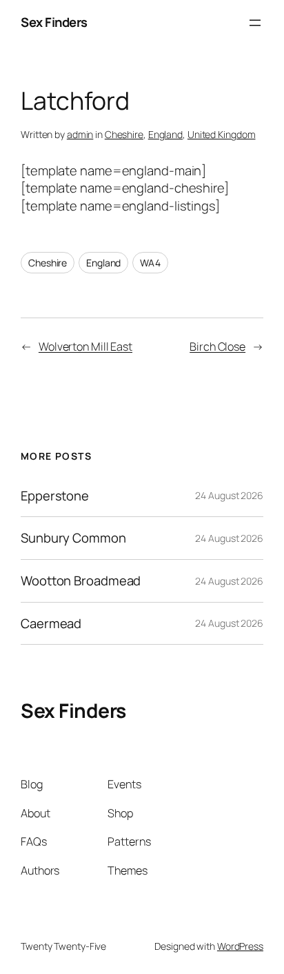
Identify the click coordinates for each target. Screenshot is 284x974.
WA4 (150, 262)
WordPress (240, 946)
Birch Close (217, 346)
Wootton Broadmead (81, 581)
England (165, 134)
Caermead (51, 623)
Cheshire (124, 134)
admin (80, 134)
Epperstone (55, 496)
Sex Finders (54, 22)
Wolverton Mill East (85, 346)
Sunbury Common (73, 538)
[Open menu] (255, 22)
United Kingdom (221, 134)
